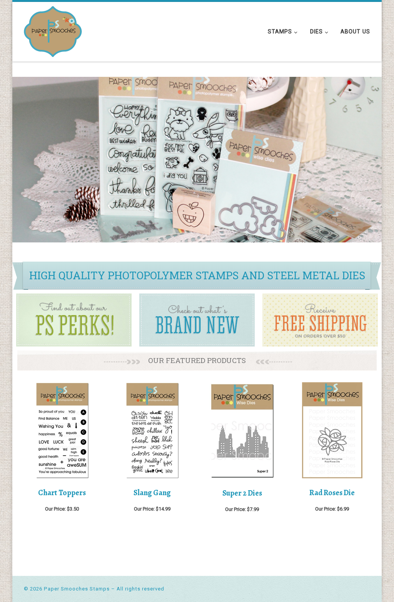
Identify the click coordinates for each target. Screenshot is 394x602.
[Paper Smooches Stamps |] (53, 30)
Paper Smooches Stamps (77, 589)
